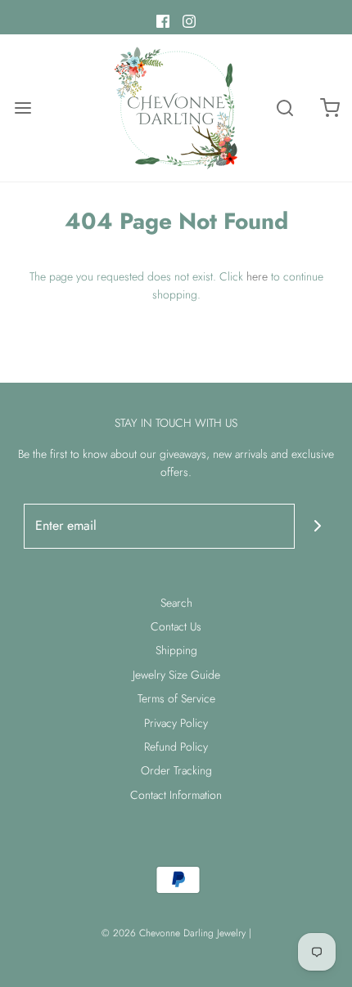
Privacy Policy (176, 723)
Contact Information (176, 795)
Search (176, 602)
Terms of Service (176, 698)
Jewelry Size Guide (176, 674)
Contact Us (176, 626)
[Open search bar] (284, 108)
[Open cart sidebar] (329, 108)
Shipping (176, 650)
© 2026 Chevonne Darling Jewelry (174, 933)
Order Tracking (176, 770)
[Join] (317, 526)
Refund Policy (176, 746)
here (257, 276)
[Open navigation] (22, 108)
